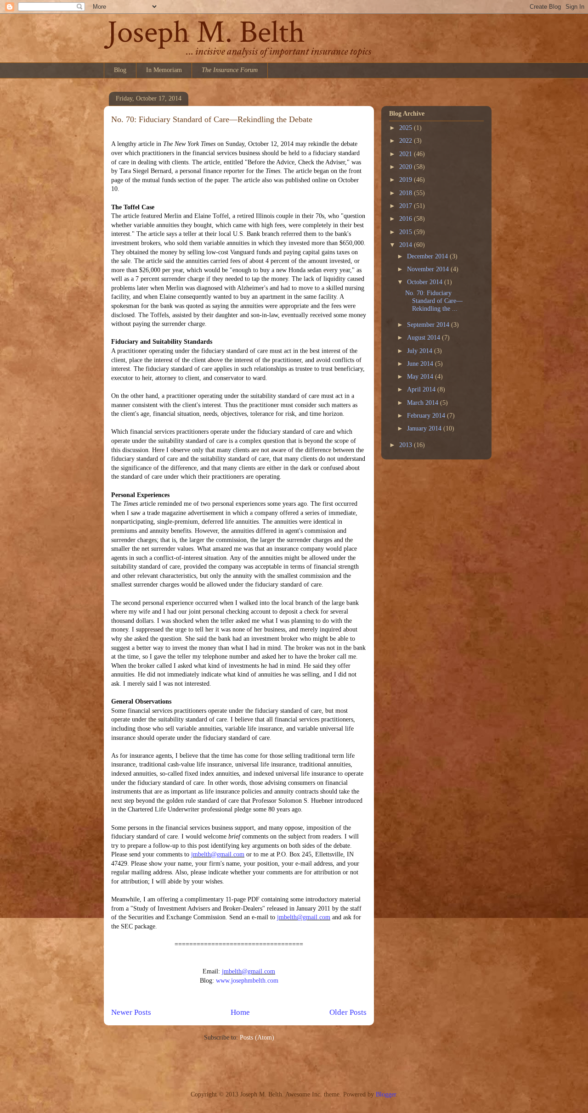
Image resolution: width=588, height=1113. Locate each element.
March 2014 (423, 402)
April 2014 (422, 389)
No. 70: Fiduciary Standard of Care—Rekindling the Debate (211, 119)
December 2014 (428, 256)
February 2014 (427, 415)
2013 (406, 445)
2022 (406, 140)
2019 (406, 179)
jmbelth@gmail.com (217, 854)
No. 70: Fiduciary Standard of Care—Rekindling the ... (434, 301)
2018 (406, 193)
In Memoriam (164, 70)
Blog (120, 70)
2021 (406, 154)
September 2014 (429, 324)
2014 (406, 244)
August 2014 (424, 337)
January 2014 (425, 428)
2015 (406, 232)
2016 (406, 218)
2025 (406, 127)
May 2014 (421, 376)
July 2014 (420, 350)
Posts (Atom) (257, 1037)
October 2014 (425, 282)
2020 (406, 166)
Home (240, 1012)
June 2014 (421, 363)
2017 (406, 205)
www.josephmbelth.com (247, 980)
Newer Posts (131, 1012)
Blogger (386, 1094)
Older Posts (348, 1012)
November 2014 (429, 269)
